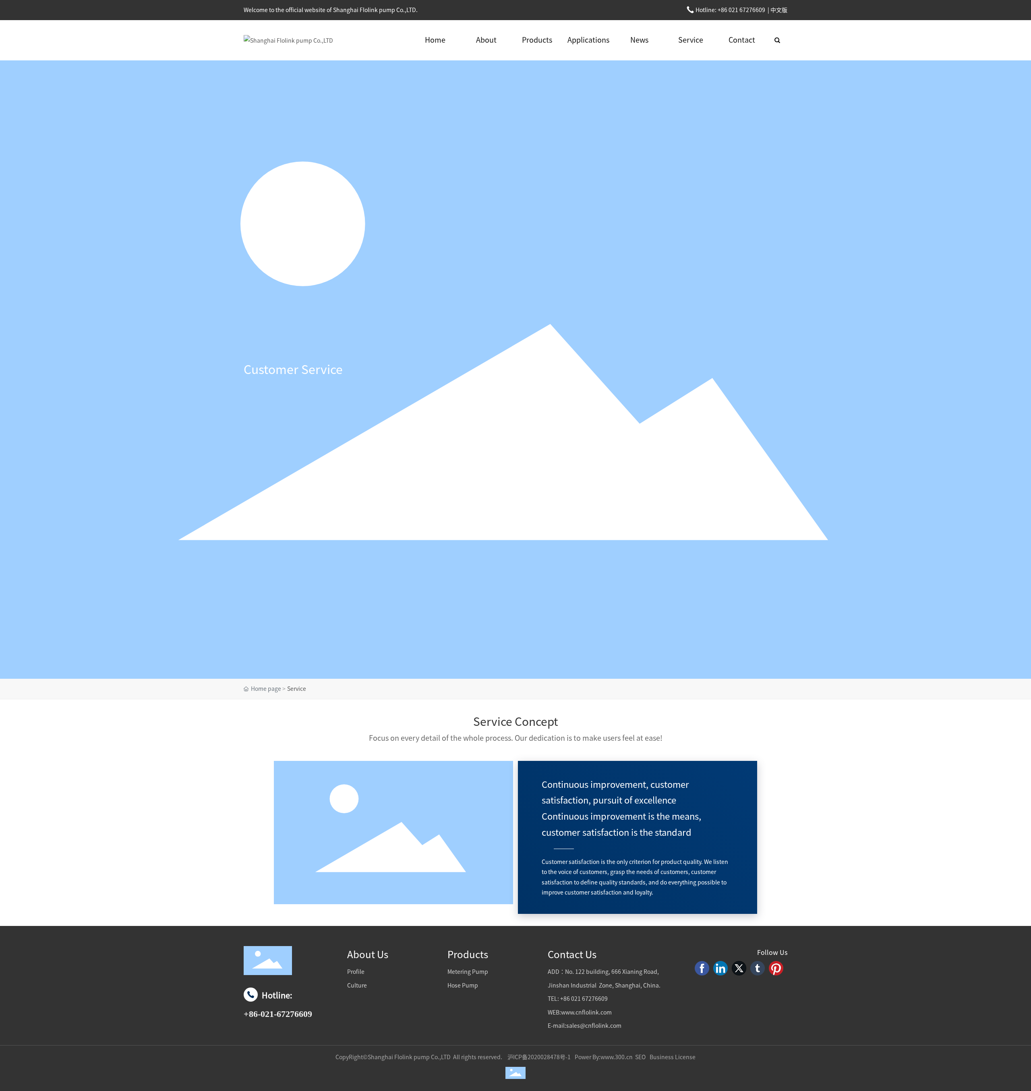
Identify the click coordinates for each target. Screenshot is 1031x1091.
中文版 (778, 10)
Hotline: (278, 1005)
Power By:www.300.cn (604, 1057)
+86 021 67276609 (740, 10)
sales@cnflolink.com (593, 1026)
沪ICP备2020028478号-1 (539, 1057)
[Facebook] (702, 968)
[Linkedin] (720, 968)
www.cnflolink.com (586, 1012)
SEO (640, 1057)
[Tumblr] (757, 968)
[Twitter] (739, 968)
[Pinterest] (776, 968)
